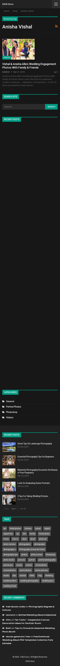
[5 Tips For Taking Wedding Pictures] (9, 500)
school (29, 565)
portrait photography (47, 560)
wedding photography (29, 581)
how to (15, 539)
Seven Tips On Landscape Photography (35, 443)
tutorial (23, 575)
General (10, 401)
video (32, 575)
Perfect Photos (13, 406)
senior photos (25, 570)
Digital (47, 528)
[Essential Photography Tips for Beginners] (9, 460)
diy (17, 534)
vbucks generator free (18, 636)
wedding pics (48, 581)
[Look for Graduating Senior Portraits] (9, 487)
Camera (28, 528)
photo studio (9, 560)
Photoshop (11, 412)
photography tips (11, 555)
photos (24, 555)
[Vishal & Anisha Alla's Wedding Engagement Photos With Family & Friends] (18, 49)
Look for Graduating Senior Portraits (34, 483)
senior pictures (41, 570)
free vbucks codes (15, 606)
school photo (41, 565)
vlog (40, 575)
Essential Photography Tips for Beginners (36, 456)
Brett (8, 628)
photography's (10, 549)
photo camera (9, 544)
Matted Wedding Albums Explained (37, 614)
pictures (21, 560)
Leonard (10, 614)
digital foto (8, 534)
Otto (8, 619)
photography (39, 544)
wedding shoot (10, 586)
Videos (6, 58)
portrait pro (8, 565)
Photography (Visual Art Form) (32, 549)
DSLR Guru (7, 4)
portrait (32, 560)
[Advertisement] (30, 254)
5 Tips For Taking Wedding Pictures (33, 496)
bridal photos (15, 528)
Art (5, 528)
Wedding (49, 575)
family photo (44, 534)
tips (14, 575)
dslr (24, 534)
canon (38, 528)
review (19, 565)
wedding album (10, 581)
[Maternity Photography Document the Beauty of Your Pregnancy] (9, 473)
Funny (6, 539)
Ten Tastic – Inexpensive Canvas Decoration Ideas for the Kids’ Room (25, 621)
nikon (24, 539)
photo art (43, 539)
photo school (36, 555)
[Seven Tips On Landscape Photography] (9, 447)
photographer (24, 544)
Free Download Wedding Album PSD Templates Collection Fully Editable (27, 640)
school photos (10, 570)
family (32, 534)
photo (32, 539)
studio (6, 575)
